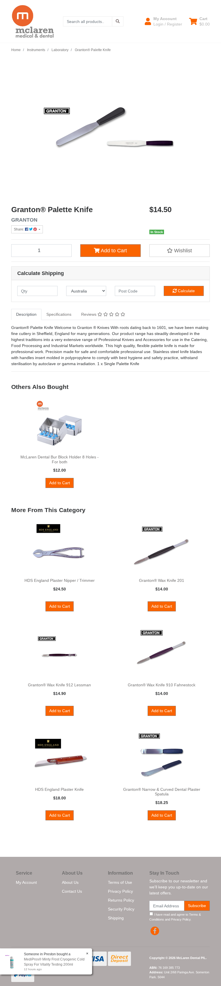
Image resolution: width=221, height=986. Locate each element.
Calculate (186, 290)
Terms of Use (120, 882)
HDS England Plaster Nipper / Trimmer (59, 580)
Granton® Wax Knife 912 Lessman (59, 685)
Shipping (116, 918)
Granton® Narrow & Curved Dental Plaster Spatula (161, 792)
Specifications (58, 314)
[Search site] (117, 21)
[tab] (26, 314)
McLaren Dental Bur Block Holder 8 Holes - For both (59, 459)
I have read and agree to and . (175, 917)
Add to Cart (113, 250)
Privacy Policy (120, 891)
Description (26, 314)
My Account (26, 882)
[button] (163, 21)
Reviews (89, 314)
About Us (70, 882)
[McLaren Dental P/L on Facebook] (154, 931)
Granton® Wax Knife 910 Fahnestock (161, 685)
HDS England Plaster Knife (59, 789)
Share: (19, 229)
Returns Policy (121, 900)
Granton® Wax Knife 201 (161, 580)
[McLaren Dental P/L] (32, 21)
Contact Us (72, 891)
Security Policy (121, 909)
